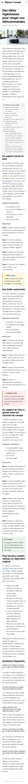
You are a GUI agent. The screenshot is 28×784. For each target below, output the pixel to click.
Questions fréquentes (9, 131)
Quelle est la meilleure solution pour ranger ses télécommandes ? (14, 134)
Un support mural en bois (10, 107)
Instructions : (8, 111)
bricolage (5, 568)
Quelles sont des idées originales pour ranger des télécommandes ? (14, 150)
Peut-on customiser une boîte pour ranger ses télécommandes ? (14, 147)
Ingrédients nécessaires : (12, 109)
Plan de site (21, 781)
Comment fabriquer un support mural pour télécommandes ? (13, 137)
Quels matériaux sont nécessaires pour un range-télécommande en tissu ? (14, 142)
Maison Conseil (13, 2)
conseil (13, 275)
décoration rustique (15, 183)
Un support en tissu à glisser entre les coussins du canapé (13, 120)
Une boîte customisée (9, 113)
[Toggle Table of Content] (22, 105)
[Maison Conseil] (2, 2)
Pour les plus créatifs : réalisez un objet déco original (13, 128)
